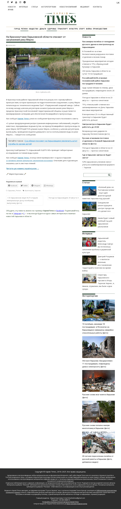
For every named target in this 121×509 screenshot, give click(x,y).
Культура (73, 29)
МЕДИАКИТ (84, 7)
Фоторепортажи (48, 7)
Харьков (37, 191)
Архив (10, 10)
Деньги (42, 29)
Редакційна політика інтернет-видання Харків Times (60, 502)
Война (89, 29)
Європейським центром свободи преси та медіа (45, 492)
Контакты (97, 7)
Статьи (34, 7)
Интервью (23, 7)
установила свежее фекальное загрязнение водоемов (29, 160)
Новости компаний (68, 7)
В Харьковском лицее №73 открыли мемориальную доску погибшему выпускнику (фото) (22, 200)
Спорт (82, 29)
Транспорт (62, 29)
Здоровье (51, 29)
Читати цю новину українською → (22, 168)
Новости (12, 7)
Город (17, 29)
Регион (24, 29)
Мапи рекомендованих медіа (77, 504)
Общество (33, 29)
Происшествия (100, 29)
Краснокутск (29, 191)
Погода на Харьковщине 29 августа (63, 198)
